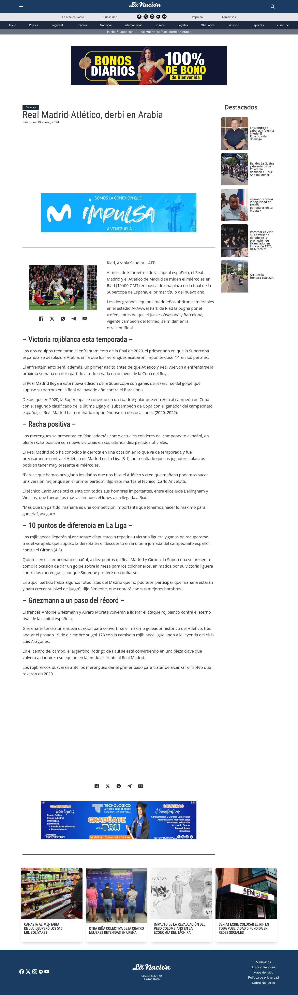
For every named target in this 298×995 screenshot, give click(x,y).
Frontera (81, 25)
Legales (183, 25)
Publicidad (110, 17)
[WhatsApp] (63, 319)
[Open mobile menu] (21, 6)
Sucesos (233, 25)
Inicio (12, 25)
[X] (52, 319)
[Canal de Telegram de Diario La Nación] (158, 17)
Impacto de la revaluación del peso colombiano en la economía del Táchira (179, 928)
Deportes (258, 25)
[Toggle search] (273, 6)
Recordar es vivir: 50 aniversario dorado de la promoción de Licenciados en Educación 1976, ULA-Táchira (261, 240)
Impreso (197, 17)
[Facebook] (41, 319)
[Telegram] (74, 319)
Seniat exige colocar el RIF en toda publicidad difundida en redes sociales (244, 928)
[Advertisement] (118, 153)
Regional (57, 25)
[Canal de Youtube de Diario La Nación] (164, 18)
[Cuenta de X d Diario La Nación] (28, 973)
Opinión (159, 25)
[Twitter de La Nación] (145, 18)
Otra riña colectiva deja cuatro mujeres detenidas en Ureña (116, 930)
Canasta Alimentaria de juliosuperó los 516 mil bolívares (43, 928)
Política (34, 25)
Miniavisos (229, 17)
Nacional (105, 25)
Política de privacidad (263, 977)
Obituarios (207, 25)
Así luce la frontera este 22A (261, 276)
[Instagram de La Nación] (152, 18)
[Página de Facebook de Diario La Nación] (21, 973)
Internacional (132, 25)
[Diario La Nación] (145, 6)
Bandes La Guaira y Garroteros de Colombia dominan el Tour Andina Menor (262, 169)
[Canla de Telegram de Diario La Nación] (41, 973)
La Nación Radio (73, 17)
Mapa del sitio (263, 972)
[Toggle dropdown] (287, 25)
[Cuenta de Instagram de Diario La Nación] (34, 973)
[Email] (85, 319)
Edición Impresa (263, 967)
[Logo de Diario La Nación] (151, 968)
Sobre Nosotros (263, 983)
